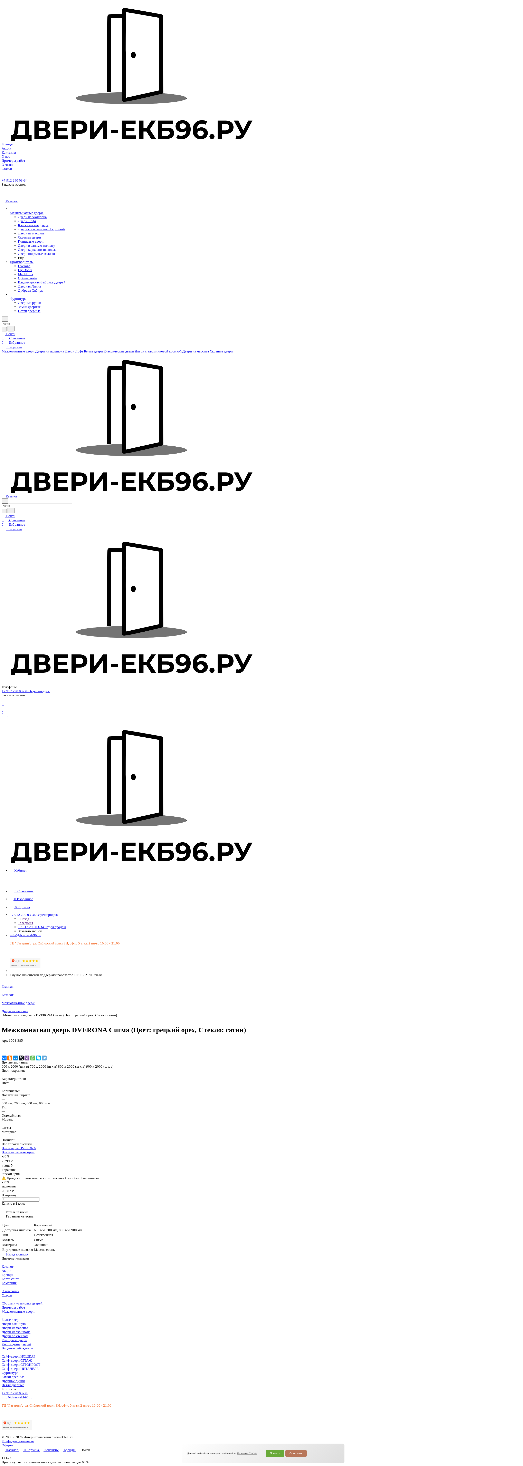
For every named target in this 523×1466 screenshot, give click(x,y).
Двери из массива (15, 1328)
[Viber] (27, 1058)
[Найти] (11, 328)
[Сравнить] (4, 1049)
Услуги (7, 1295)
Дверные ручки (13, 1381)
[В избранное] (3, 1045)
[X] (21, 1058)
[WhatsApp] (32, 1058)
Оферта (7, 1445)
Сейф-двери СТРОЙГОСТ (21, 1365)
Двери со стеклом (15, 1336)
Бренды (7, 1275)
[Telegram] (44, 1058)
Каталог (7, 1267)
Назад (24, 919)
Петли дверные (13, 1385)
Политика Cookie (247, 1453)
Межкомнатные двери (18, 1311)
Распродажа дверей (16, 1344)
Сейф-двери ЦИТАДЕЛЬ (20, 1369)
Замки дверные (13, 1377)
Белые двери (11, 1320)
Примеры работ (13, 1307)
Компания (9, 1283)
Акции (6, 1271)
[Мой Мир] (15, 1058)
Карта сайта (10, 1279)
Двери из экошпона (16, 1332)
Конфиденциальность (18, 1441)
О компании (10, 1291)
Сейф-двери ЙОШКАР (18, 1356)
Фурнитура (10, 1373)
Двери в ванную (14, 1324)
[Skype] (38, 1058)
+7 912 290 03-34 (15, 180)
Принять (275, 1453)
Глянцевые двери (14, 1340)
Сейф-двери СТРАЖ (17, 1360)
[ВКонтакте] (4, 1058)
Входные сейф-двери (17, 1348)
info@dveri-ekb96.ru (25, 935)
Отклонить (296, 1453)
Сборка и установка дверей (22, 1303)
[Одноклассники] (9, 1058)
